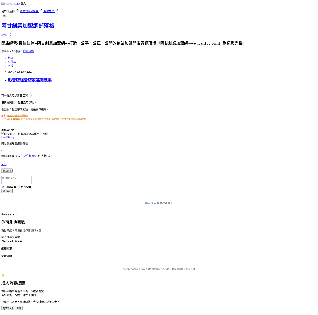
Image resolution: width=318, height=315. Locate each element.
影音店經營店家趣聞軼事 (30, 80)
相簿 (10, 58)
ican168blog (7, 137)
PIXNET (134, 269)
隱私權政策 (177, 269)
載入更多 (7, 171)
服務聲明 (190, 269)
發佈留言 (7, 191)
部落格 (12, 61)
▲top (4, 164)
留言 (34, 155)
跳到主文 (6, 34)
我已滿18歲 (8, 308)
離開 (19, 308)
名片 (10, 65)
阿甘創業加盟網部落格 (27, 26)
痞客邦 (27, 155)
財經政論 (28, 51)
